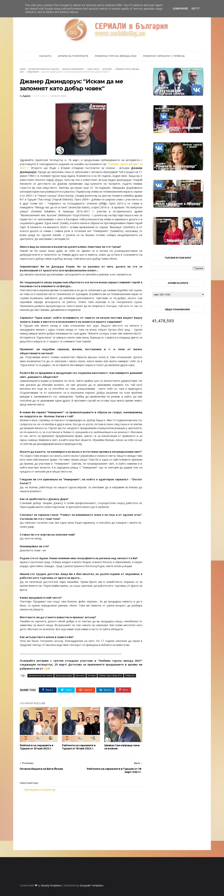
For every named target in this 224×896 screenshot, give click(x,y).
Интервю (107, 69)
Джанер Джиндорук (73, 69)
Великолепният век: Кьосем (44, 69)
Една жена (93, 69)
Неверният (33, 72)
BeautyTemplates (51, 885)
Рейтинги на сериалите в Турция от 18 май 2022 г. (79, 747)
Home (23, 69)
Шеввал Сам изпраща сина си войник (121, 747)
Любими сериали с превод (164, 55)
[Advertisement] (81, 820)
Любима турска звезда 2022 (115, 55)
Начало (45, 55)
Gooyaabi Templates (91, 885)
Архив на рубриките (73, 55)
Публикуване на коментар (39, 789)
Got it (195, 8)
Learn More (180, 8)
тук (46, 668)
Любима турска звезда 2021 (110, 675)
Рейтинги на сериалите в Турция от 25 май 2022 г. (36, 747)
